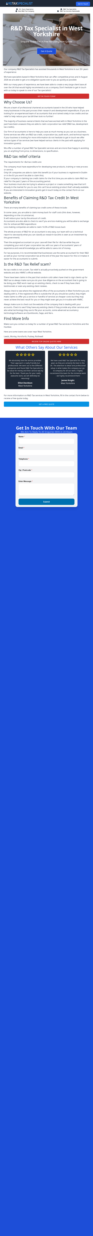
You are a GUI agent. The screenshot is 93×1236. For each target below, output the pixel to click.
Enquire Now (46, 411)
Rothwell (39, 336)
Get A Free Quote (46, 404)
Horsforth (22, 336)
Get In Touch (83, 4)
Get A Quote (46, 51)
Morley (13, 336)
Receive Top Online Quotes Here (46, 341)
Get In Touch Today (46, 96)
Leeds (6, 336)
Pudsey (31, 336)
